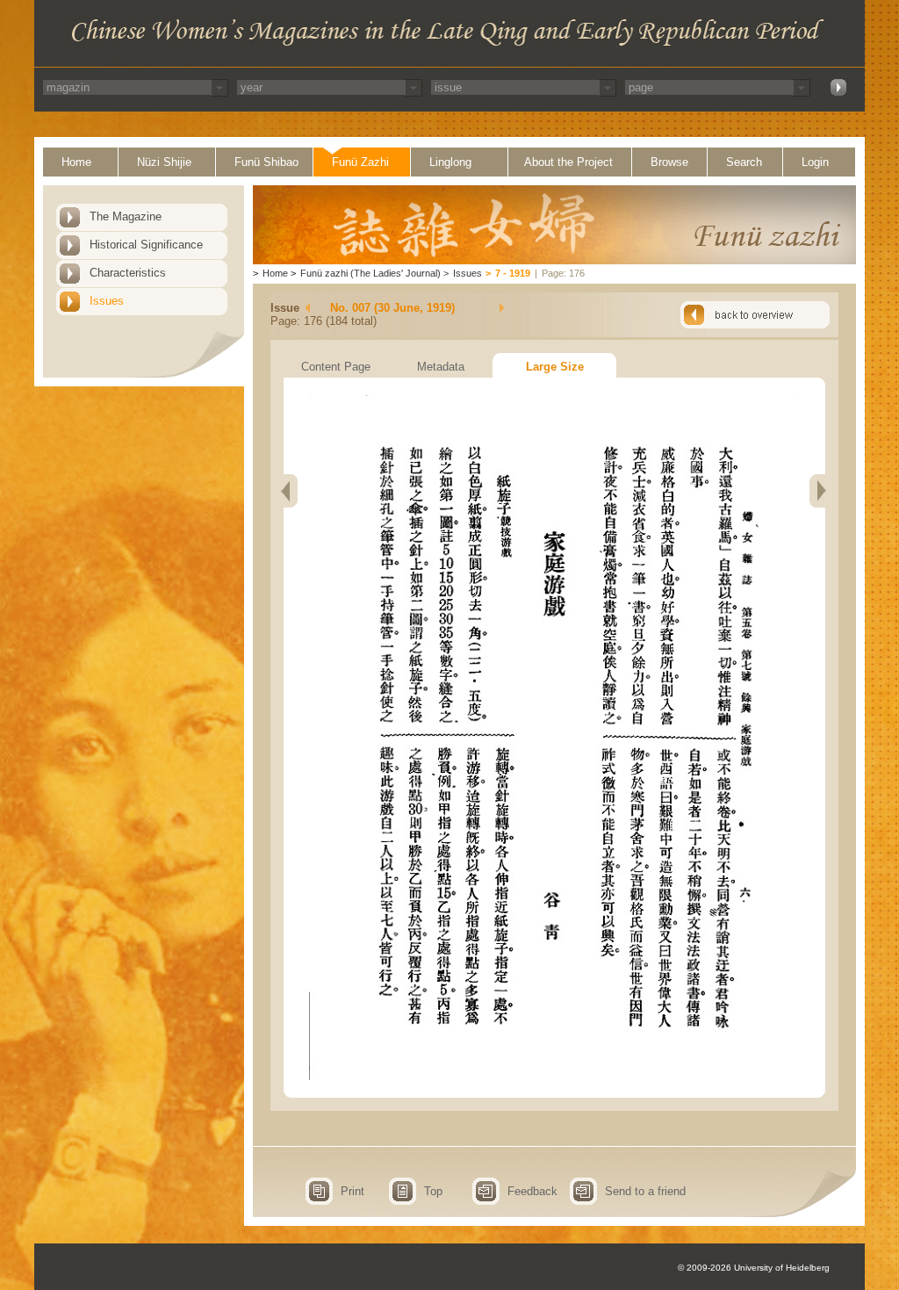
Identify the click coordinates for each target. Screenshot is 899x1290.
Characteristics (128, 272)
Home (76, 162)
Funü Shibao (266, 162)
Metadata (440, 366)
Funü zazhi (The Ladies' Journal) (370, 273)
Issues (107, 300)
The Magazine (126, 216)
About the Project (568, 162)
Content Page (335, 366)
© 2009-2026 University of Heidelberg (754, 1267)
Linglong (450, 162)
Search (744, 162)
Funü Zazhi (360, 162)
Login (815, 162)
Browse (669, 162)
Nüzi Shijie (164, 162)
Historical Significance (146, 244)
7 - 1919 (512, 273)
